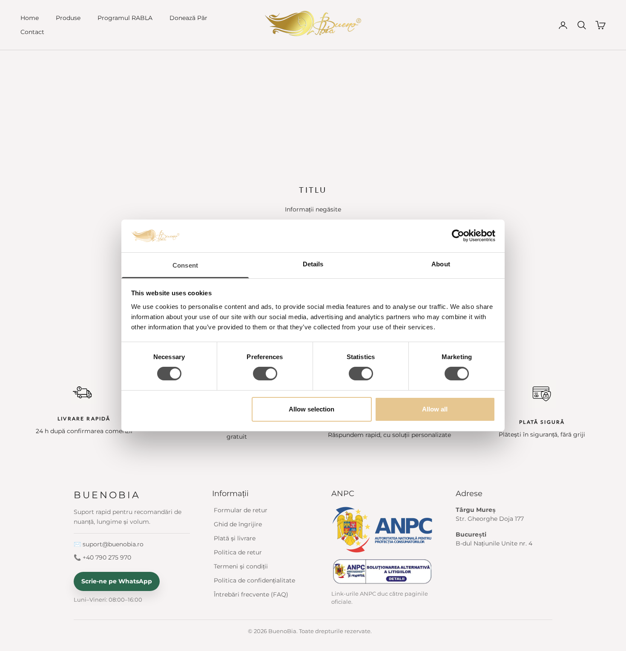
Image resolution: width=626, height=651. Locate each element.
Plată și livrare (235, 538)
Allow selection (311, 409)
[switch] (265, 373)
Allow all (435, 409)
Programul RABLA (125, 18)
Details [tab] (313, 264)
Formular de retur (240, 510)
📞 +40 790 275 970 (102, 557)
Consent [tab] (185, 265)
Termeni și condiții (241, 566)
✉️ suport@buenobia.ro (109, 544)
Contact (32, 32)
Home (29, 18)
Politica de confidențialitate (254, 580)
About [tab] (440, 264)
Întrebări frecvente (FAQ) (251, 594)
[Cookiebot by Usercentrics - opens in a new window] (458, 235)
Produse (68, 18)
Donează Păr (188, 18)
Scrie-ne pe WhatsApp (116, 581)
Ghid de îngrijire (238, 524)
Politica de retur (238, 552)
